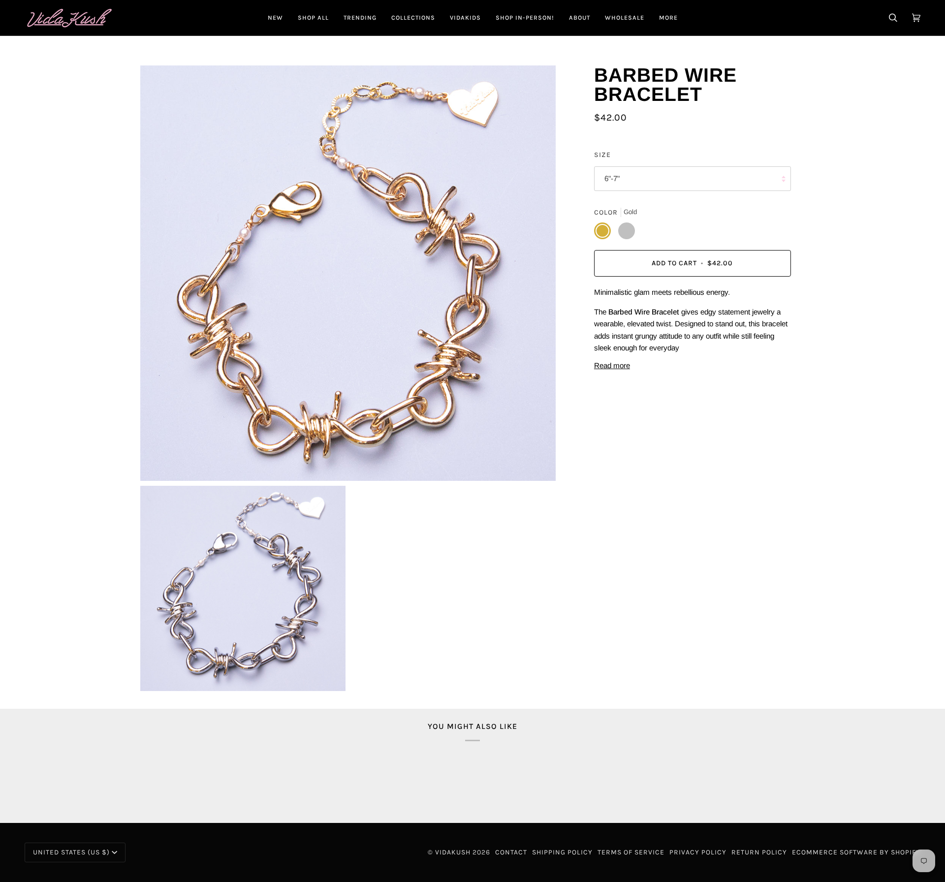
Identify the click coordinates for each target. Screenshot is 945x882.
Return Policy (759, 852)
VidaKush (453, 852)
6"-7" (612, 179)
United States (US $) (71, 852)
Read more (612, 365)
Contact (511, 852)
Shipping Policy (562, 852)
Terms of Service (631, 852)
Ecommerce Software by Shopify (856, 852)
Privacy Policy (697, 852)
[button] (313, 17)
